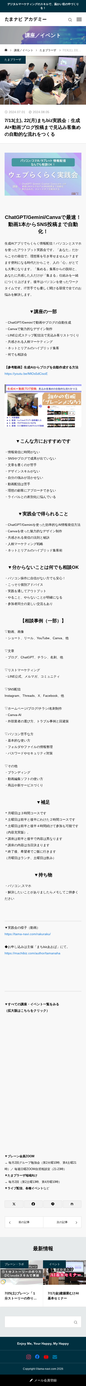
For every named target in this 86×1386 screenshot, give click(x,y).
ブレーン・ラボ (59, 1264)
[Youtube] (46, 1356)
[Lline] (52, 1204)
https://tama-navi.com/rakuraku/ (28, 934)
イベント (13, 1264)
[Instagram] (28, 1356)
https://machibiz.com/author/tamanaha (32, 953)
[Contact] (54, 1356)
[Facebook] (37, 1356)
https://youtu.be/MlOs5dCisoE (26, 373)
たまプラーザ (13, 59)
